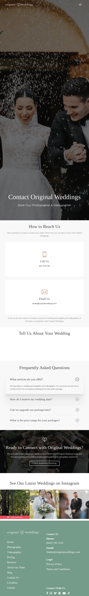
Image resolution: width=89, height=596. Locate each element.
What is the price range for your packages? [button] (35, 420)
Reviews (11, 562)
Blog (9, 572)
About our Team (16, 567)
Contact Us (13, 577)
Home (10, 542)
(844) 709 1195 (54, 542)
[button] (80, 4)
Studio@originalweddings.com (63, 552)
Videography (14, 552)
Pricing (11, 557)
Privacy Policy (54, 564)
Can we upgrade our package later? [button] (30, 409)
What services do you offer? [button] (26, 379)
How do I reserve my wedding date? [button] (31, 399)
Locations (12, 582)
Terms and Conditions (58, 569)
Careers (11, 587)
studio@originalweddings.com (44, 304)
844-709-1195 (44, 266)
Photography (14, 547)
